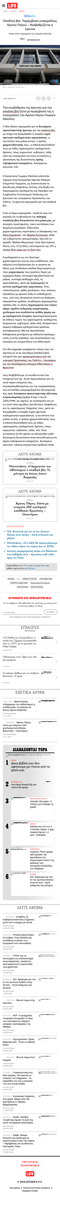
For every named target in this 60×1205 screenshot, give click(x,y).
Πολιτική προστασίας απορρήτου (36, 1188)
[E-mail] (48, 98)
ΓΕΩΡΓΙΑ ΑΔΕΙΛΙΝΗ (18, 583)
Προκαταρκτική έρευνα (40, 583)
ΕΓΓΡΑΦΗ (50, 612)
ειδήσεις (31, 568)
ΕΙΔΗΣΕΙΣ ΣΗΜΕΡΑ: (16, 526)
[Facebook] (52, 81)
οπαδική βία (11, 111)
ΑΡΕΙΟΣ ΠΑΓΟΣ (30, 579)
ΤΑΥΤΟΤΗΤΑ (30, 1162)
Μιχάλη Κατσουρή (37, 235)
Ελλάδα (21, 11)
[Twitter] (57, 81)
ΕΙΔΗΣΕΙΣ (13, 11)
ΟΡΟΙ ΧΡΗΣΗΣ (15, 617)
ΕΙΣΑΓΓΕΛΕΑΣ (37, 587)
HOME (5, 11)
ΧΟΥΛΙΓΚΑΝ (22, 587)
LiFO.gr (25, 565)
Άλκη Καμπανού (12, 235)
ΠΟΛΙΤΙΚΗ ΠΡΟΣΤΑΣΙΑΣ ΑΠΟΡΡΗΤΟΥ (36, 617)
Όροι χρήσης (14, 1188)
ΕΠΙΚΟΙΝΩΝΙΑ (30, 1165)
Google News (39, 565)
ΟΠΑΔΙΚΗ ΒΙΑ (46, 579)
